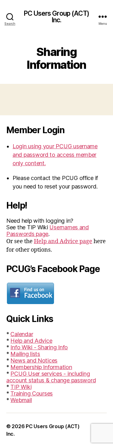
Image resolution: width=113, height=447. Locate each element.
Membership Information (41, 367)
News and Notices (33, 360)
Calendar (21, 334)
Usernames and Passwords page (47, 230)
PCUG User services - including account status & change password (51, 377)
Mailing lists (25, 354)
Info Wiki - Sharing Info (39, 347)
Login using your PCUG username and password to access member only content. (55, 154)
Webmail (21, 400)
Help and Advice (31, 340)
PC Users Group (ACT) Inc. (56, 16)
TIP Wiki (20, 387)
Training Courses (31, 393)
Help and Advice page (63, 241)
